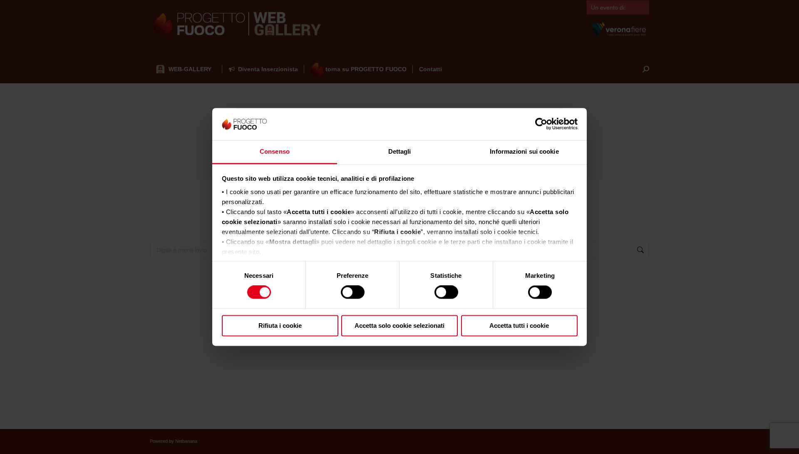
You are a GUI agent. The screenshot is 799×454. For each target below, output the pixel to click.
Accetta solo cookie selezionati (399, 325)
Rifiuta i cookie (280, 325)
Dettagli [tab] (399, 151)
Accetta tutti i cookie (519, 325)
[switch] (353, 292)
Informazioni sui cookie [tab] (524, 151)
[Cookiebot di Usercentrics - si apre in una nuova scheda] (541, 124)
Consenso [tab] (275, 151)
